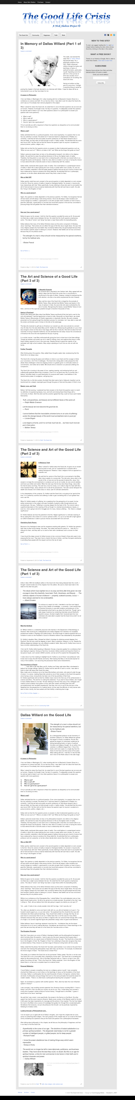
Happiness (47, 35)
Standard (109, 1093)
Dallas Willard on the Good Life (46, 714)
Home (20, 2)
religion (50, 1084)
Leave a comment (26, 51)
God (46, 1084)
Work (63, 35)
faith (43, 1084)
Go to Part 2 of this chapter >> (30, 693)
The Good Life (23, 35)
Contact (47, 2)
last (112, 45)
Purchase (40, 2)
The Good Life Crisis (76, 1093)
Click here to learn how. (105, 60)
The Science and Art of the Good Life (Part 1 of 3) (51, 571)
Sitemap (20, 1092)
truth (54, 1084)
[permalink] (81, 267)
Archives (26, 1092)
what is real (59, 1084)
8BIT (115, 1093)
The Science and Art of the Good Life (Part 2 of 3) (51, 451)
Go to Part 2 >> (25, 251)
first (107, 45)
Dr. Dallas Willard (75, 59)
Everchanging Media (98, 1093)
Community (35, 35)
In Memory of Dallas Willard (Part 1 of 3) (51, 45)
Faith (55, 35)
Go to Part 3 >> (25, 544)
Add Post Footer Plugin (45, 259)
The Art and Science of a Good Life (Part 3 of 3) (49, 278)
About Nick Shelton (29, 2)
